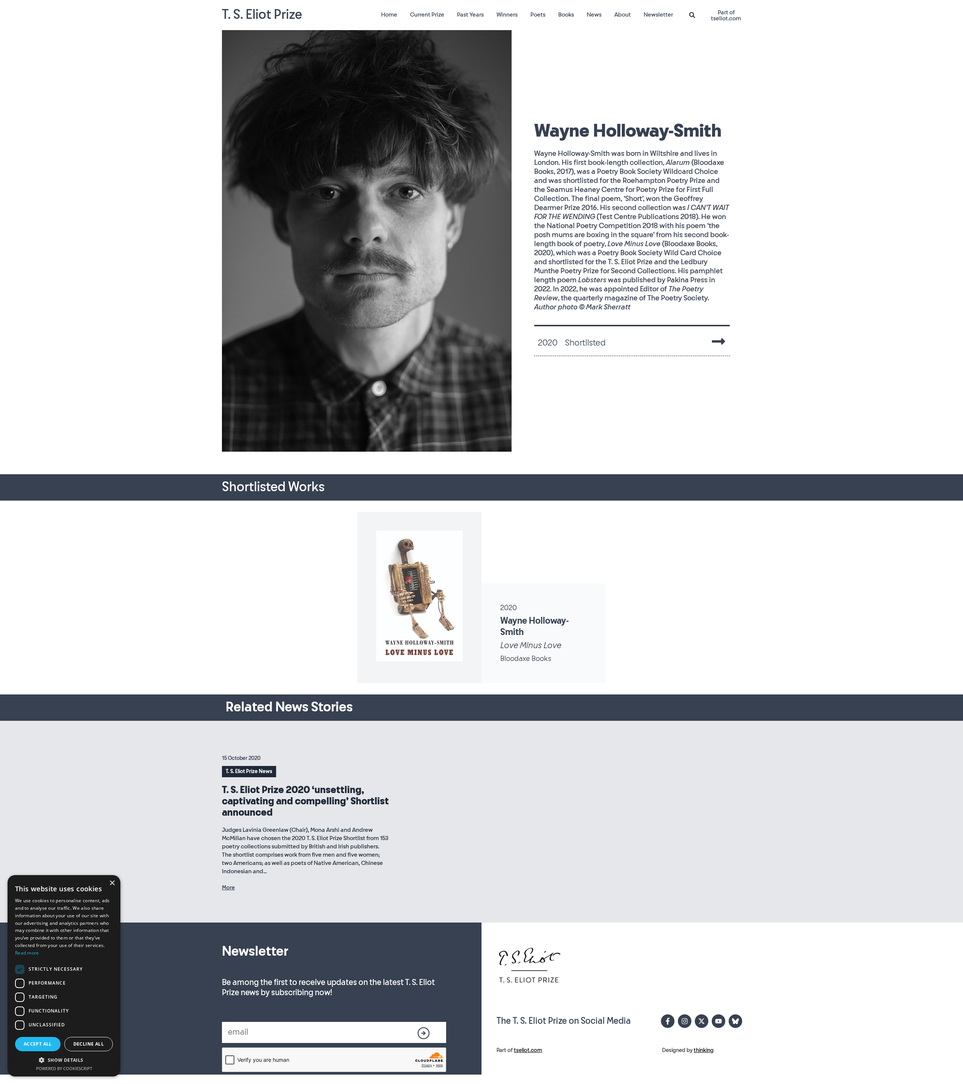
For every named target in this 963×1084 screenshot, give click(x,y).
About (622, 15)
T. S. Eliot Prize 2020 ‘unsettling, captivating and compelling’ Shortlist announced (305, 801)
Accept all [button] (38, 1044)
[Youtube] (718, 1021)
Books (566, 15)
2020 (508, 608)
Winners (507, 15)
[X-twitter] (701, 1021)
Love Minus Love (530, 645)
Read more (27, 953)
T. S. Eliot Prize (262, 15)
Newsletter (658, 15)
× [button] (112, 883)
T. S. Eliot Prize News (249, 771)
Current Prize (427, 15)
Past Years (470, 15)
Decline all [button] (88, 1044)
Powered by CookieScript (64, 1068)
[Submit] (423, 1033)
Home (389, 15)
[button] (64, 1060)
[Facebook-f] (667, 1021)
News (594, 15)
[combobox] (695, 15)
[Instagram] (684, 1021)
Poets (537, 15)
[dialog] (64, 975)
